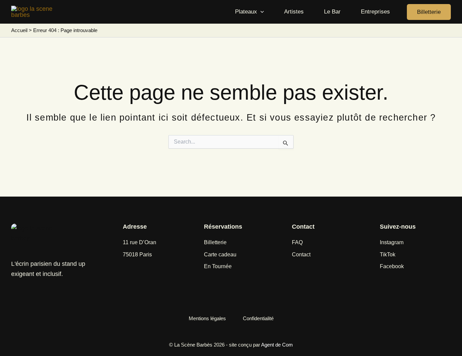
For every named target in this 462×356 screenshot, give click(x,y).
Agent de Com (277, 345)
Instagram (391, 242)
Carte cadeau (220, 254)
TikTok (387, 254)
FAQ (297, 242)
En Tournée (218, 266)
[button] (260, 12)
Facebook (392, 266)
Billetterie (215, 242)
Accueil (19, 30)
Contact (301, 254)
